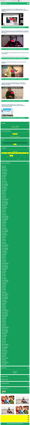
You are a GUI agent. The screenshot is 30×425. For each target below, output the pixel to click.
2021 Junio (4, 341)
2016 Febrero (4, 252)
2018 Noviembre (5, 297)
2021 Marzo (4, 336)
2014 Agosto (4, 228)
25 (3, 159)
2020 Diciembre (5, 332)
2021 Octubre (4, 345)
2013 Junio (4, 211)
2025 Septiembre (5, 362)
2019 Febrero (4, 301)
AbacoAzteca (8, 27)
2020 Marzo (4, 318)
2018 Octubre (4, 295)
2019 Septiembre (5, 310)
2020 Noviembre (5, 330)
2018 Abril (4, 286)
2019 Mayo (4, 306)
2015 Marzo (4, 236)
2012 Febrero (4, 188)
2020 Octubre (4, 329)
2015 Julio (4, 242)
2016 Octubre (4, 265)
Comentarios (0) (21, 27)
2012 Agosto (4, 198)
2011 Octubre (4, 182)
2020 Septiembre (5, 327)
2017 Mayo (4, 274)
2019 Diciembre (5, 315)
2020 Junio (4, 323)
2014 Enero (4, 220)
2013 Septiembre (5, 216)
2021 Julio (4, 342)
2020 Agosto (4, 326)
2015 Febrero (4, 234)
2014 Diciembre (5, 231)
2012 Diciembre (5, 204)
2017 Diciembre (5, 281)
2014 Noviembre (5, 230)
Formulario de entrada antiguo (15, 136)
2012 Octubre (4, 201)
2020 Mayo (4, 321)
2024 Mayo (4, 356)
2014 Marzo (4, 222)
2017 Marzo (4, 271)
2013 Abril (4, 210)
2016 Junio (4, 259)
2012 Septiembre (5, 199)
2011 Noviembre (5, 184)
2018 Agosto (4, 292)
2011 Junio (4, 178)
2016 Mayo (4, 257)
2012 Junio (4, 195)
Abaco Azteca (4, 3)
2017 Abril (4, 272)
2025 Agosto (4, 361)
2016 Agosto (4, 262)
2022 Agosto (4, 350)
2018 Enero (4, 283)
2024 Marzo (4, 355)
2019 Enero (4, 300)
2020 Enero (4, 316)
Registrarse (13, 127)
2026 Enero (4, 364)
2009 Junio (4, 166)
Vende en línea (5, 379)
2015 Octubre (4, 246)
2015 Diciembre (5, 249)
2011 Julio (4, 179)
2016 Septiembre (5, 263)
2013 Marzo (4, 208)
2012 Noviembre (5, 202)
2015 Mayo (4, 239)
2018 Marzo (4, 284)
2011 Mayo (4, 176)
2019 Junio (4, 307)
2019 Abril (4, 304)
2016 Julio (4, 260)
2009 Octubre (4, 170)
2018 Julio (4, 291)
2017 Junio (4, 275)
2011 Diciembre (5, 185)
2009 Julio (4, 167)
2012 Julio (4, 196)
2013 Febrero (4, 207)
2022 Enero (4, 348)
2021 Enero (4, 333)
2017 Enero (4, 269)
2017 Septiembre (5, 280)
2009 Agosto (4, 169)
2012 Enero (4, 187)
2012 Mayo (4, 193)
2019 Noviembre (5, 313)
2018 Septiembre (5, 294)
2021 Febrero (4, 335)
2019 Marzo (4, 303)
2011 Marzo (4, 175)
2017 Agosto (4, 278)
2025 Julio (4, 359)
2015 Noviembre (5, 248)
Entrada (17, 127)
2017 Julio (4, 277)
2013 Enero (4, 205)
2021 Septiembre (5, 344)
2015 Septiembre (5, 245)
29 (18, 159)
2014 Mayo (4, 225)
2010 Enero (4, 172)
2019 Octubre (4, 312)
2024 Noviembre (5, 358)
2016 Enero (4, 251)
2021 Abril (4, 338)
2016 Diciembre (5, 268)
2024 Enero (4, 353)
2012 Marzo (4, 190)
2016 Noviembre (5, 266)
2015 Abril (4, 237)
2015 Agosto (4, 243)
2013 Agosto (4, 214)
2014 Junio (4, 227)
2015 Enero (4, 233)
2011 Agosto (4, 181)
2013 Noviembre (5, 217)
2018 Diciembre (5, 298)
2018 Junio (4, 289)
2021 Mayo (4, 339)
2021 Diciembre (5, 347)
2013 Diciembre (5, 219)
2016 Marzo (4, 254)
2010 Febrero (4, 173)
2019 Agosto (4, 309)
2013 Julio (4, 213)
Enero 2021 (15, 151)
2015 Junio (4, 240)
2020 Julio (4, 324)
